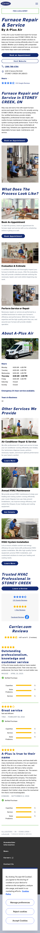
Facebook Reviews (17, 617)
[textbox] (20, 121)
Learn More (9, 460)
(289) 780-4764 (11, 66)
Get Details (9, 512)
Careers (7, 857)
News (6, 851)
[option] (20, 734)
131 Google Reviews (20, 600)
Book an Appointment (20, 55)
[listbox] (20, 734)
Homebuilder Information (9, 843)
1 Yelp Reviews (20, 610)
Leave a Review (20, 588)
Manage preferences (20, 902)
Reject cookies (20, 911)
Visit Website (20, 61)
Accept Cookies (20, 920)
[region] (20, 899)
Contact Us (9, 864)
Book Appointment (13, 236)
